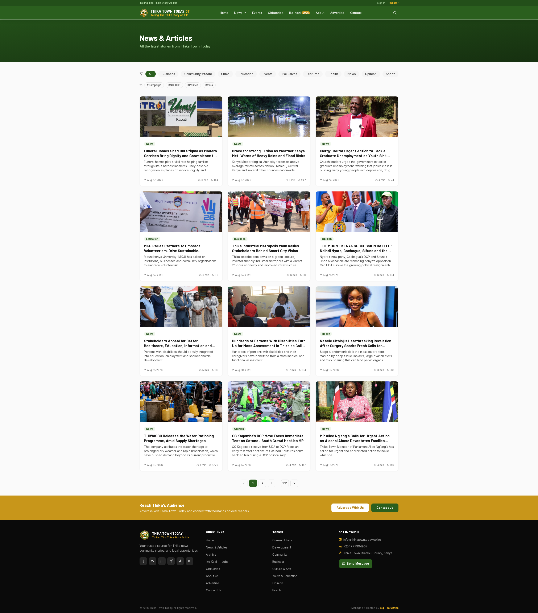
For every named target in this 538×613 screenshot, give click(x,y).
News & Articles (216, 547)
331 (284, 483)
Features (312, 74)
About (320, 13)
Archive (211, 554)
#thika (209, 85)
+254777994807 (355, 546)
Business (168, 74)
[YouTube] (189, 561)
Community (279, 554)
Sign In (381, 2)
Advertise (337, 13)
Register (393, 2)
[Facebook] (143, 561)
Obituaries (275, 13)
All (150, 74)
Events (257, 13)
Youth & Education (284, 576)
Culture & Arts (281, 569)
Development (281, 547)
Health (333, 74)
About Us (212, 576)
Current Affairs (282, 540)
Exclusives (289, 74)
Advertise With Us (350, 507)
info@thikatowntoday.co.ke (362, 539)
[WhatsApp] (162, 561)
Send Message (358, 563)
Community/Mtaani (198, 74)
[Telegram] (171, 561)
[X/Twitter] (152, 561)
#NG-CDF (174, 85)
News (238, 13)
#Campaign (154, 85)
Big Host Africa (389, 607)
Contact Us (384, 507)
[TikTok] (180, 561)
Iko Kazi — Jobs (217, 561)
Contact (356, 13)
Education (246, 74)
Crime (225, 74)
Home (224, 13)
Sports (390, 74)
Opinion (371, 74)
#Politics (192, 85)
